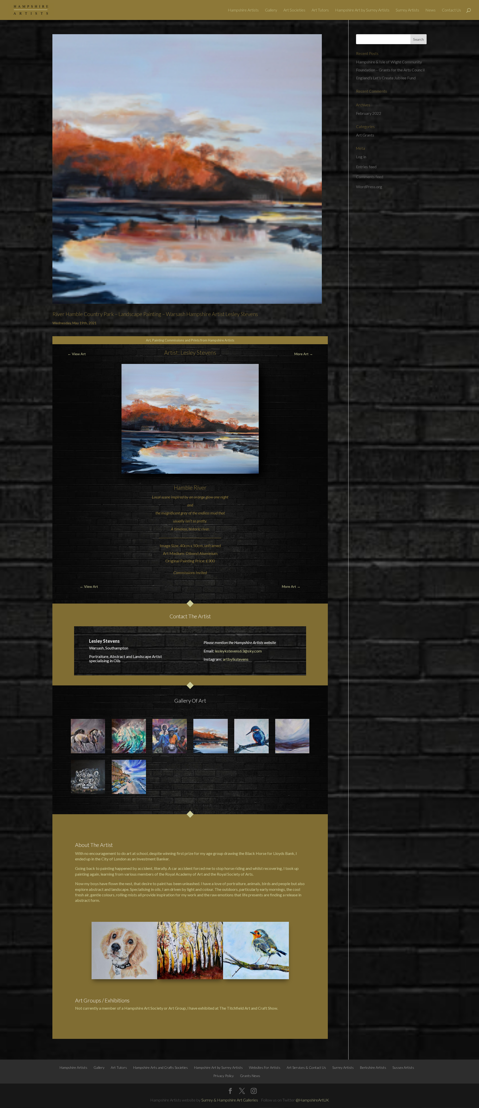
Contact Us (451, 10)
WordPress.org (369, 186)
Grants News (250, 1076)
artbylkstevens (235, 659)
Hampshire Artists (243, 10)
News (430, 10)
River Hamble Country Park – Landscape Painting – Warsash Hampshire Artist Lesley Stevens (155, 314)
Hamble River (190, 487)
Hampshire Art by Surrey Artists (362, 10)
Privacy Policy (223, 1076)
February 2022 (368, 113)
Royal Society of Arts (235, 874)
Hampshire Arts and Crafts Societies (160, 1067)
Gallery (271, 10)
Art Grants (365, 135)
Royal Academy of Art (184, 874)
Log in (361, 156)
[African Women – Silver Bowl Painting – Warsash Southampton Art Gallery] (169, 736)
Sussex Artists (403, 1067)
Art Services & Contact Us (306, 1067)
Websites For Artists (264, 1067)
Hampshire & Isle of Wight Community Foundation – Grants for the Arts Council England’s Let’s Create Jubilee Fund (390, 69)
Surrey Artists (407, 10)
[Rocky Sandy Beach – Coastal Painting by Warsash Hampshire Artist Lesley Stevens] (129, 777)
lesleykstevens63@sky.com (238, 650)
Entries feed (366, 166)
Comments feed (369, 176)
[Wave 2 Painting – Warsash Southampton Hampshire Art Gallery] (129, 736)
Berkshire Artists (373, 1067)
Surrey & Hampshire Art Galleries (229, 1100)
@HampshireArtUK (312, 1100)
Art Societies (294, 10)
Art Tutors (320, 10)
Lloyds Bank (283, 853)
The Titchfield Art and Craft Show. (248, 1008)
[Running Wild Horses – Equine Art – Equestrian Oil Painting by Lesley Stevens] (88, 736)
